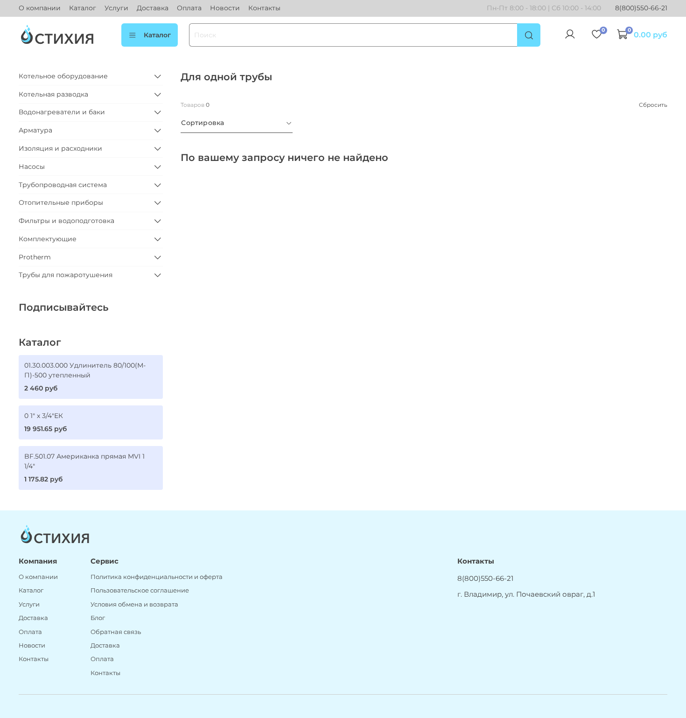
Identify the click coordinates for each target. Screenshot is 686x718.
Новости (225, 8)
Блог (98, 617)
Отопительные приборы (61, 202)
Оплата (189, 8)
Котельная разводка (53, 94)
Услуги (116, 8)
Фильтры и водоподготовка (66, 220)
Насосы (32, 166)
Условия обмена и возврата (134, 604)
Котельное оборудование (63, 76)
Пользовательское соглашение (140, 590)
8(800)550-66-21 (641, 8)
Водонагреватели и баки (62, 112)
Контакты (264, 8)
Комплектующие (48, 239)
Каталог (82, 8)
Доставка (152, 8)
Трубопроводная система (63, 185)
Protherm (35, 257)
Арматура (35, 130)
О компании (40, 8)
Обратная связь (116, 631)
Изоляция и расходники (60, 148)
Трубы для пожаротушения (65, 275)
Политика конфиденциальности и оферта (157, 576)
